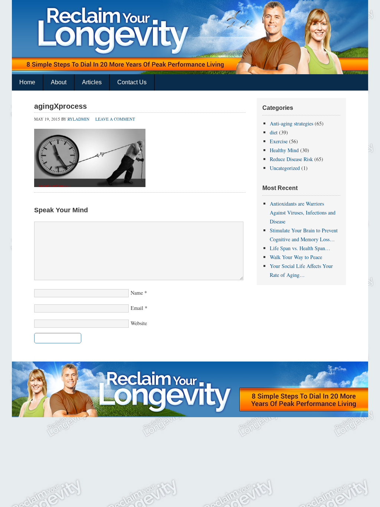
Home (27, 82)
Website (139, 323)
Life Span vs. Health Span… (300, 248)
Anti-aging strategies (291, 123)
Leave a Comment (115, 119)
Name (137, 292)
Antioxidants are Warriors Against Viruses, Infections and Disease (302, 212)
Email (137, 307)
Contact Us (132, 82)
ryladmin (78, 119)
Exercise (279, 141)
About (58, 82)
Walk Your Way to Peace (296, 257)
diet (274, 132)
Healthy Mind (284, 150)
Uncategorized (285, 167)
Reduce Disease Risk (291, 159)
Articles (92, 82)
